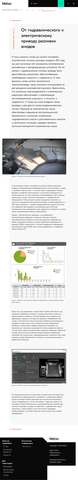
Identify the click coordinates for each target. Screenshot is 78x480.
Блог (31, 10)
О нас (6, 446)
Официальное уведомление (55, 454)
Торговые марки (55, 462)
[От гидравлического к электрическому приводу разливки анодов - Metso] (11, 3)
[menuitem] (61, 3)
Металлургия (16, 20)
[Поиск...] (68, 3)
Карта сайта (54, 450)
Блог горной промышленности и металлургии (37, 10)
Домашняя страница (10, 10)
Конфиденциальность (58, 460)
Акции (6, 475)
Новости (7, 455)
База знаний (25, 10)
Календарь (7, 466)
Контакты (27, 446)
